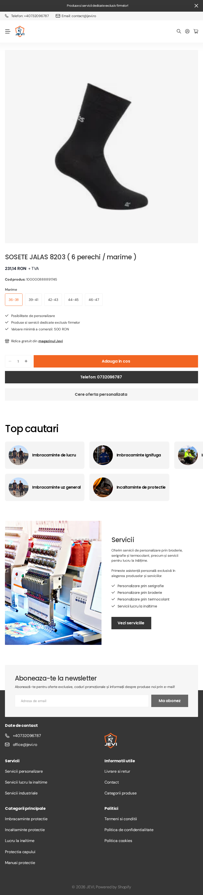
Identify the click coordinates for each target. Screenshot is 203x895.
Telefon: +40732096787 (30, 16)
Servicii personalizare (24, 771)
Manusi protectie (20, 862)
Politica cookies (118, 840)
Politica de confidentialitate (128, 829)
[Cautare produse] (179, 31)
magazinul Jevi (50, 341)
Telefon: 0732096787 (101, 377)
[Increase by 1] (26, 361)
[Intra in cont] (187, 31)
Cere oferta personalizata (101, 394)
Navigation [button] (7, 31)
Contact (111, 782)
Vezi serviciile (131, 623)
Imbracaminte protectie (26, 818)
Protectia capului (20, 851)
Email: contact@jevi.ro (79, 16)
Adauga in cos (116, 361)
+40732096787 (27, 735)
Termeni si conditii (120, 818)
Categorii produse (120, 793)
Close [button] (196, 6)
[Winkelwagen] (196, 31)
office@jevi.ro (25, 744)
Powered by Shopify (113, 887)
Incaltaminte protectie (25, 829)
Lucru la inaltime (19, 840)
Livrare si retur (117, 771)
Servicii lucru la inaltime (26, 782)
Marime (11, 289)
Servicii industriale (21, 793)
